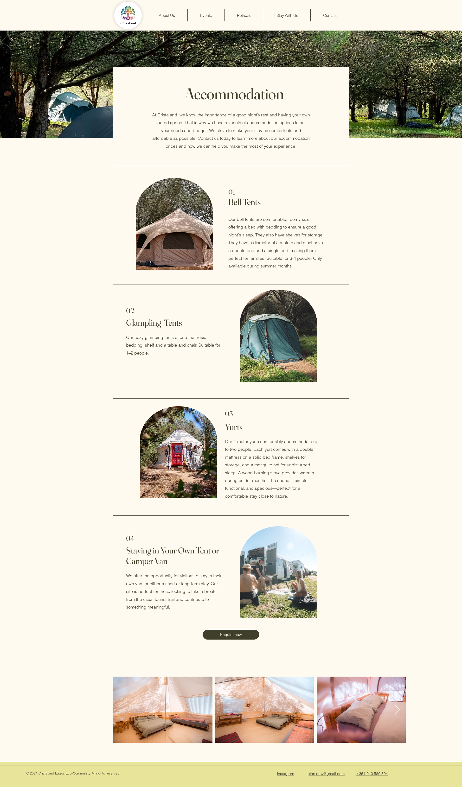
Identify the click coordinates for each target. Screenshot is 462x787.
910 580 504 (377, 773)
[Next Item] (397, 709)
